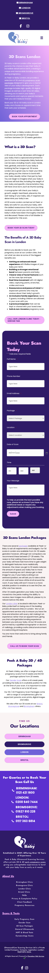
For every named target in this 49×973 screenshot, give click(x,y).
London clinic (12, 603)
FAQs (24, 895)
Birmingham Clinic (24, 882)
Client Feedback (24, 902)
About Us (8, 876)
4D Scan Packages (24, 926)
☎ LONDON (24, 7)
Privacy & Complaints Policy (24, 898)
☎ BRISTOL (24, 18)
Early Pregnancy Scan (24, 919)
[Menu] (42, 38)
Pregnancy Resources (24, 905)
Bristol (39, 703)
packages (23, 546)
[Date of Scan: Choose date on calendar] (46, 453)
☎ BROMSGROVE (24, 13)
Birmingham (29, 706)
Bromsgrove (13, 706)
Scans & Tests (11, 913)
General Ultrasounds (24, 929)
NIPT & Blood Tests (24, 932)
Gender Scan (15, 680)
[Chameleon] (24, 958)
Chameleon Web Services (35, 956)
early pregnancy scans (35, 862)
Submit (13, 514)
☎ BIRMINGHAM (24, 2)
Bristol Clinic (24, 892)
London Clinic (24, 888)
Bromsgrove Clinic (24, 885)
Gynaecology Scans (25, 935)
